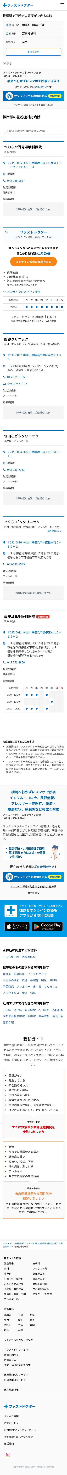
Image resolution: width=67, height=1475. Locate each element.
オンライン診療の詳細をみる (33, 262)
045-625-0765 (16, 377)
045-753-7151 (16, 469)
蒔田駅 (31, 1016)
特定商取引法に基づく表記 (18, 1436)
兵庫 (20, 1330)
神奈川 (7, 1325)
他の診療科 (53, 531)
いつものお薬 (40, 1268)
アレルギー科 (11, 957)
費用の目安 (33, 892)
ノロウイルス (11, 993)
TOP (5, 1243)
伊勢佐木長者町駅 (14, 1016)
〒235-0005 (34, 165)
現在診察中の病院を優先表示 (27, 131)
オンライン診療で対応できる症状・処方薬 (33, 104)
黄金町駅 (43, 1016)
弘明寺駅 (8, 1022)
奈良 (32, 1319)
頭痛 (33, 993)
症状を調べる (11, 1354)
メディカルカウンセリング (18, 1340)
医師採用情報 (11, 1389)
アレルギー (23, 986)
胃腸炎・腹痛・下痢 (15, 1294)
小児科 (7, 1273)
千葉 (20, 1314)
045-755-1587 (16, 180)
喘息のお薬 (39, 1278)
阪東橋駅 (30, 1010)
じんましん (51, 986)
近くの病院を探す (18, 1243)
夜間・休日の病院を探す (17, 1365)
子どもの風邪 (11, 980)
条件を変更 (33, 52)
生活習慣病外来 (41, 1289)
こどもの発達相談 (13, 1283)
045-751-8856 (16, 662)
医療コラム (10, 1359)
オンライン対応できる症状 (23, 292)
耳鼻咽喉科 (29, 957)
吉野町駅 (57, 1010)
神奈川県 (33, 1243)
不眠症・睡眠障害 (13, 1289)
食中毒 (37, 986)
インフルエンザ (37, 974)
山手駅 (7, 1010)
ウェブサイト (15, 384)
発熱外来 (9, 1263)
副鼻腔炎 (19, 974)
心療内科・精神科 (13, 1278)
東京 (6, 1319)
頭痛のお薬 (39, 1273)
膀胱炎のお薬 (40, 1283)
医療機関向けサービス (16, 1374)
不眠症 (34, 980)
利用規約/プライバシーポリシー (21, 1430)
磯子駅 (18, 1010)
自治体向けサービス (15, 1380)
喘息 (44, 980)
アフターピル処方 (42, 1294)
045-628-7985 (16, 564)
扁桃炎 (7, 974)
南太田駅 (57, 1016)
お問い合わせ (11, 1423)
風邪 (24, 980)
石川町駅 (43, 1010)
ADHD (53, 980)
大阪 (20, 1325)
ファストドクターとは (16, 1349)
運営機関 (9, 1443)
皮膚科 (36, 1263)
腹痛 (24, 993)
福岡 (32, 1325)
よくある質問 (11, 1416)
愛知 (20, 1319)
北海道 (7, 1314)
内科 (6, 1268)
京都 (32, 1314)
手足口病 (8, 986)
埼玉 (6, 1330)
